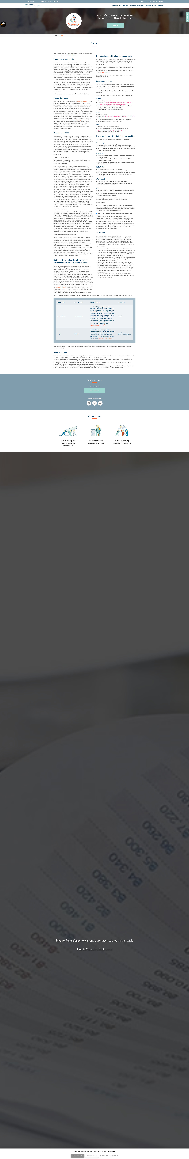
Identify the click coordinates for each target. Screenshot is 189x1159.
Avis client (149, 1)
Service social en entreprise (136, 5)
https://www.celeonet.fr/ (105, 338)
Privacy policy (114, 1155)
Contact (161, 1)
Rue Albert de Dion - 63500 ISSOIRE (50, 1)
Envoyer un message (94, 390)
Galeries (155, 1)
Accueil (142, 1)
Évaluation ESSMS (116, 5)
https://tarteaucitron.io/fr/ (98, 325)
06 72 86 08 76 (31, 1)
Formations (160, 5)
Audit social (125, 5)
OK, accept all (78, 1155)
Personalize (104, 1155)
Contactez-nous (115, 25)
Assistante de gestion (151, 5)
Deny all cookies (92, 1155)
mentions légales (71, 55)
